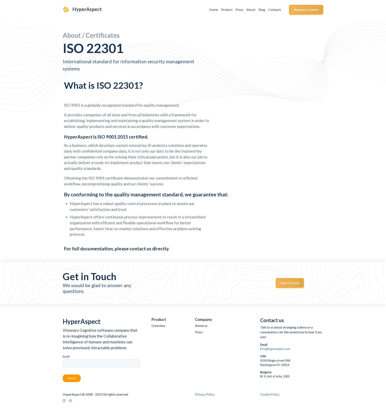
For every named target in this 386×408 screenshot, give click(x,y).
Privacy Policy (205, 394)
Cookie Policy (269, 394)
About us (201, 325)
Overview (158, 325)
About (250, 9)
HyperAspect (87, 9)
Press (239, 9)
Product (226, 9)
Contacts (274, 9)
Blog (262, 9)
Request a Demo (306, 9)
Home (213, 9)
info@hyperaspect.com (275, 349)
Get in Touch (290, 283)
